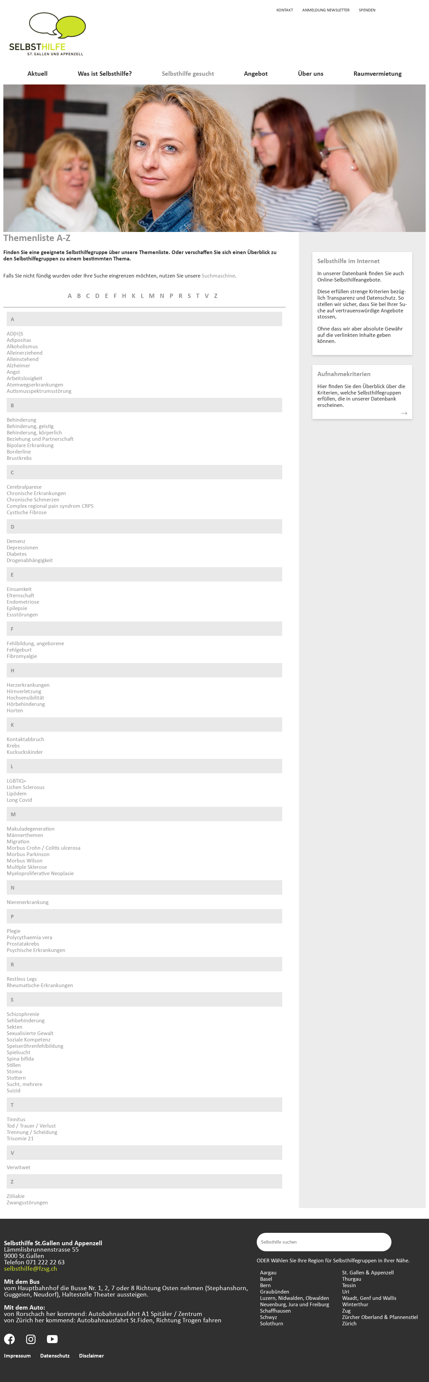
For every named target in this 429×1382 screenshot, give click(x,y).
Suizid (13, 1090)
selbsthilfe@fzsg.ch (30, 1268)
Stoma (14, 1071)
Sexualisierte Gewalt (30, 1033)
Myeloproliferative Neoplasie (40, 873)
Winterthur (355, 1304)
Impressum (17, 1355)
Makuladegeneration (31, 828)
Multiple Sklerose (27, 866)
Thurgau (351, 1278)
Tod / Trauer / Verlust (31, 1125)
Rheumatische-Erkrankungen (40, 985)
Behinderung (21, 419)
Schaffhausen (275, 1310)
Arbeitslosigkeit (25, 378)
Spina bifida (20, 1058)
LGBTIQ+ (16, 780)
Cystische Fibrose (27, 512)
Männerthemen (25, 835)
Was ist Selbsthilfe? (105, 73)
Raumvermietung (378, 73)
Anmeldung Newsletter (326, 10)
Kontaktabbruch (25, 739)
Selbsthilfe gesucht (188, 73)
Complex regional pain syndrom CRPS (50, 505)
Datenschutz (55, 1355)
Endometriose (23, 601)
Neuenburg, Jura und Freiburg (294, 1304)
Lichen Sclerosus (26, 787)
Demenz (16, 541)
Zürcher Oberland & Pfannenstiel (380, 1317)
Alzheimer (18, 365)
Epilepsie (17, 608)
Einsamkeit (19, 589)
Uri (345, 1291)
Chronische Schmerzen (33, 499)
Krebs (13, 745)
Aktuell (37, 73)
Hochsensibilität (25, 697)
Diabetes (17, 553)
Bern (265, 1285)
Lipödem (17, 793)
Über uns (310, 73)
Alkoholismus (22, 346)
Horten (15, 710)
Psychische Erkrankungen (36, 950)
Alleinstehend (23, 359)
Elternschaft (20, 595)
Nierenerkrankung (28, 902)
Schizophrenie (23, 1014)
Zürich (349, 1323)
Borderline (19, 451)
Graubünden (274, 1291)
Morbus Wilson (25, 860)
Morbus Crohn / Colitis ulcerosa (43, 847)
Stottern (16, 1077)
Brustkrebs (19, 458)
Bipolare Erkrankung (30, 445)
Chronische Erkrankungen (36, 493)
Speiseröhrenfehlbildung (35, 1045)
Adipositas (19, 340)
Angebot (256, 73)
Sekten (14, 1026)
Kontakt (285, 10)
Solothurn (271, 1323)
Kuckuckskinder (25, 752)
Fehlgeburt (19, 649)
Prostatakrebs (23, 943)
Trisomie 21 (20, 1138)
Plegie (13, 931)
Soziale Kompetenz (29, 1039)
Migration (18, 841)
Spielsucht (18, 1052)
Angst (13, 371)
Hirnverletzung (24, 691)
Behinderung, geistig (30, 426)
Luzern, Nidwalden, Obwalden (294, 1298)
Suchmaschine (218, 275)
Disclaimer (91, 1355)
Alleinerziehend (25, 352)
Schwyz (268, 1317)
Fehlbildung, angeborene (35, 643)
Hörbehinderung (26, 704)
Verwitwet (18, 1167)
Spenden (367, 10)
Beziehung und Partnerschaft (40, 438)
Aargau (268, 1272)
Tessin (349, 1285)
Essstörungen (22, 614)
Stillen (14, 1065)
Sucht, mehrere (24, 1084)
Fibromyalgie (22, 656)
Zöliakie (15, 1196)
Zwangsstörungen (27, 1202)
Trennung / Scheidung (32, 1132)
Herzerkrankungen (28, 684)
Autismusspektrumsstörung (39, 391)
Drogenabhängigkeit (30, 560)
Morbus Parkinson (28, 854)
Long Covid (19, 799)
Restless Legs (22, 978)
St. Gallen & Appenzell (368, 1272)
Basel (266, 1278)
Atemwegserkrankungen (35, 384)
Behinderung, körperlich (34, 432)
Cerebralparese (24, 486)
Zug (346, 1310)
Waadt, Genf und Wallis (369, 1298)
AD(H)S (15, 333)
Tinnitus (16, 1119)
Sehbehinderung (26, 1020)
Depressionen (22, 547)
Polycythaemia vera (29, 937)
